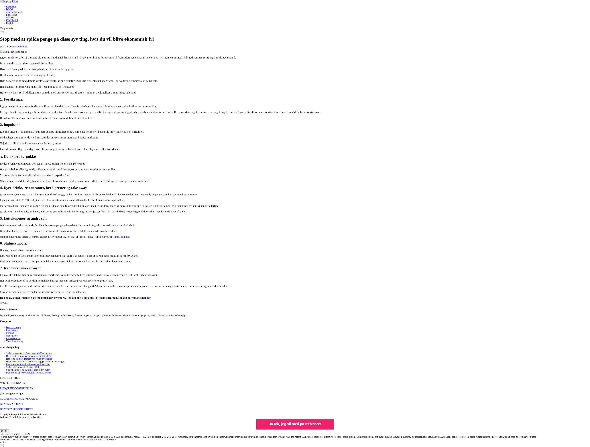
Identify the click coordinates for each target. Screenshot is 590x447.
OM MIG (11, 17)
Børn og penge (13, 327)
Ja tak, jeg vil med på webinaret (295, 424)
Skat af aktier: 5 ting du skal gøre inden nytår (28, 370)
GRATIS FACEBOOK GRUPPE (16, 409)
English (10, 23)
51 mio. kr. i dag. (121, 236)
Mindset (10, 333)
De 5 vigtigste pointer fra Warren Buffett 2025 (28, 356)
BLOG (9, 9)
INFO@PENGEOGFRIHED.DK (16, 388)
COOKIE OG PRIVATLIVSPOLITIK (19, 398)
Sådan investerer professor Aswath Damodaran (29, 353)
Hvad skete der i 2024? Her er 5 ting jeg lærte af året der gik (35, 361)
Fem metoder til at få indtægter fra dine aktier (28, 364)
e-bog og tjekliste (14, 12)
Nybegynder (12, 335)
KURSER (11, 6)
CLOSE (4, 431)
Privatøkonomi (20, 46)
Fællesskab (11, 15)
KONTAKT (12, 20)
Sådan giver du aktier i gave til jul (22, 367)
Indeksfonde (12, 330)
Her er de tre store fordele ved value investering (29, 359)
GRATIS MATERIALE (12, 404)
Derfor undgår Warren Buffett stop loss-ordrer (28, 372)
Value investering (14, 341)
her (148, 297)
